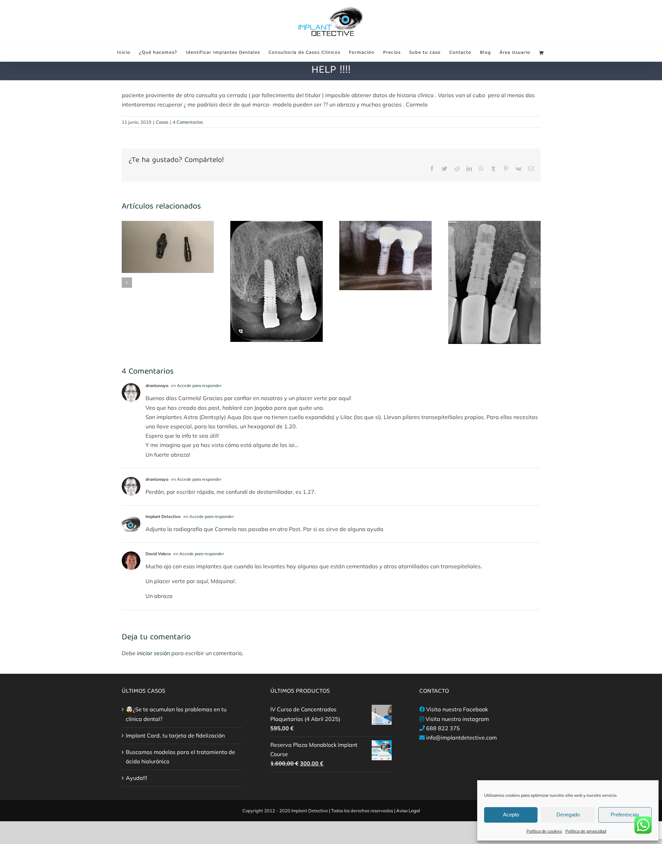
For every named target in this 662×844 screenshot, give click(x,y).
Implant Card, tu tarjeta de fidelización (175, 735)
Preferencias (625, 814)
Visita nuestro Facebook (457, 709)
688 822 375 (443, 728)
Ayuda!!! (136, 777)
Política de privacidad (585, 831)
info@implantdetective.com (461, 737)
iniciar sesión (154, 653)
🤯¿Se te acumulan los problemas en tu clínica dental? (176, 714)
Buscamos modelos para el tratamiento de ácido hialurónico (180, 757)
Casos (162, 122)
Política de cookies (544, 831)
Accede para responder (199, 385)
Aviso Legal (408, 810)
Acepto (511, 814)
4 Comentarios (188, 122)
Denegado (568, 814)
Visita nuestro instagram (457, 718)
